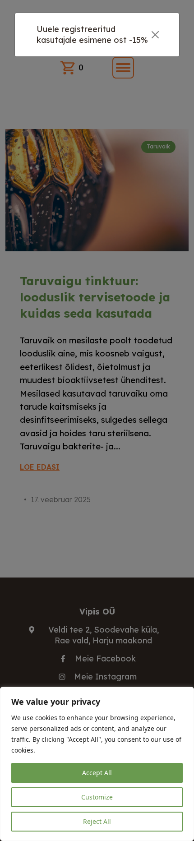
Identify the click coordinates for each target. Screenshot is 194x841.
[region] (97, 764)
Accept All (97, 772)
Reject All (97, 821)
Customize (97, 797)
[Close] (155, 35)
